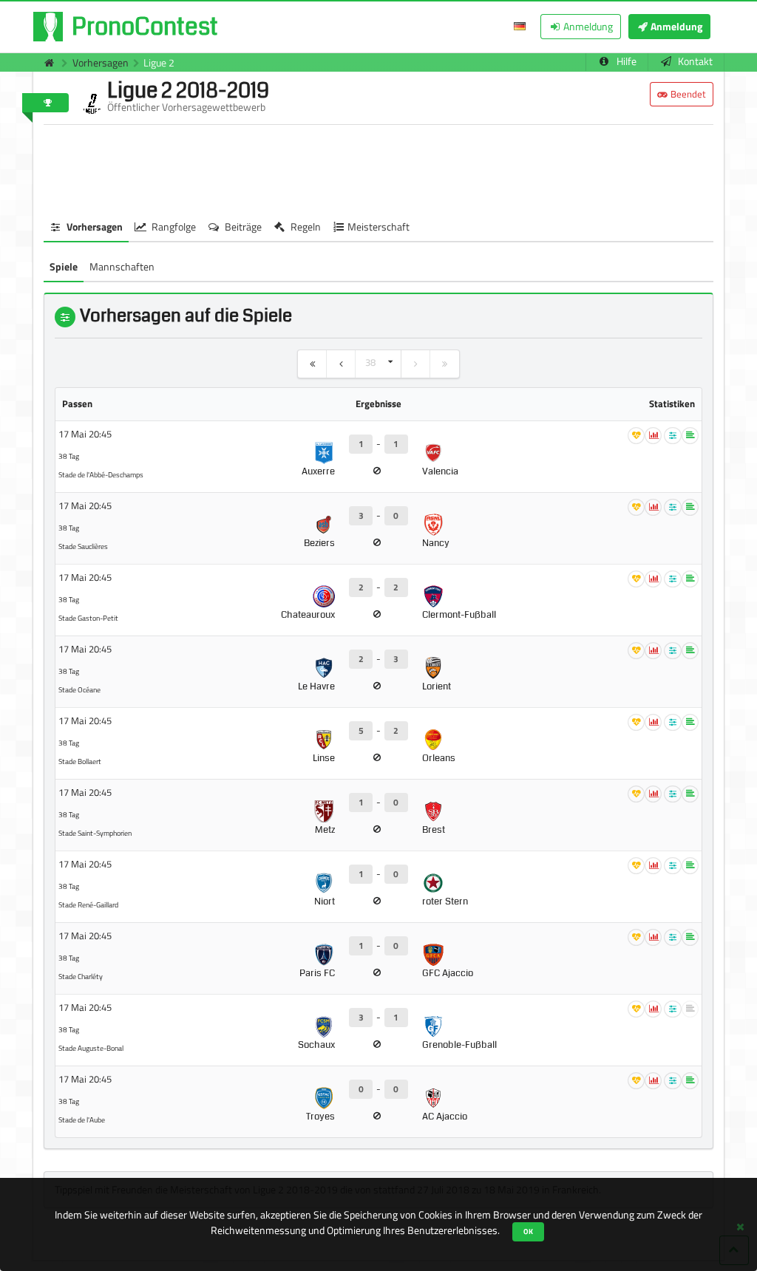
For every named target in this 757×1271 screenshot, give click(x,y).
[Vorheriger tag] (341, 364)
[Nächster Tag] (415, 364)
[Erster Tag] (312, 364)
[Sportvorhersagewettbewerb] (45, 62)
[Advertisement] (378, 169)
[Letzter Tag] (444, 364)
